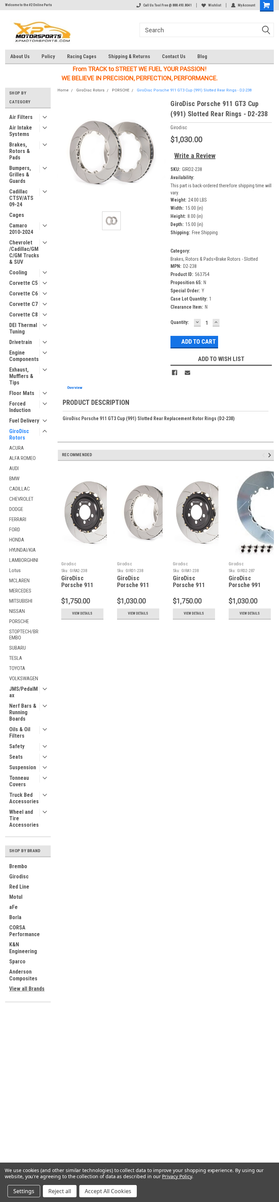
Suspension (22, 767)
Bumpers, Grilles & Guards (20, 174)
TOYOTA (17, 668)
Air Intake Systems (20, 130)
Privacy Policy (177, 1176)
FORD (14, 530)
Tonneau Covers (19, 781)
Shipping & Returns (129, 56)
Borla (15, 917)
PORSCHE (19, 621)
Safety (16, 746)
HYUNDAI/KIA (22, 550)
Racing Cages (81, 56)
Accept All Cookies (108, 1191)
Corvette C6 (23, 293)
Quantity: (179, 322)
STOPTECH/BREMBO (23, 635)
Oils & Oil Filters (19, 732)
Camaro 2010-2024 (21, 228)
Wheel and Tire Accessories (24, 818)
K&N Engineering (23, 948)
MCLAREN (19, 581)
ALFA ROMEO (22, 458)
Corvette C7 (23, 304)
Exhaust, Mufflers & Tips (21, 376)
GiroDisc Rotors (19, 434)
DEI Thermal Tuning (23, 328)
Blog (202, 56)
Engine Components (24, 355)
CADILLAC (19, 489)
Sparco (17, 961)
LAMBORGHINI (23, 560)
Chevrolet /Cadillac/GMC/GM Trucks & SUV (24, 252)
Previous (264, 455)
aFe (13, 907)
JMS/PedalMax (23, 692)
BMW (14, 479)
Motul (15, 897)
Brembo (18, 866)
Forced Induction (20, 406)
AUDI (14, 468)
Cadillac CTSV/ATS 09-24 (21, 198)
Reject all (59, 1191)
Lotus (15, 570)
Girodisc (19, 876)
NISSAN (17, 611)
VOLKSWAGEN (23, 678)
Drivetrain (20, 342)
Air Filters (21, 117)
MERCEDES (20, 591)
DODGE (16, 509)
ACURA (16, 448)
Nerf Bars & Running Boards (22, 712)
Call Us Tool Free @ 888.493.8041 (167, 5)
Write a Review (194, 156)
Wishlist (214, 5)
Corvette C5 (23, 283)
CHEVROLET (21, 499)
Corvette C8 (23, 314)
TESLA (15, 658)
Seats (16, 757)
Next (270, 455)
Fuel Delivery (24, 420)
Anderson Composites (23, 975)
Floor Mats (21, 393)
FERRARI (17, 519)
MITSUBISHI (20, 601)
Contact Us (173, 56)
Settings (23, 1191)
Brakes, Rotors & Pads (19, 151)
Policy (48, 56)
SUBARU (17, 648)
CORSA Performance (24, 931)
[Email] (187, 372)
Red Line (19, 886)
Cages (16, 215)
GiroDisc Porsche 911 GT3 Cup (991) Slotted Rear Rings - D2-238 (194, 90)
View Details (82, 613)
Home (63, 90)
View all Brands (27, 988)
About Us (20, 56)
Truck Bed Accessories (24, 798)
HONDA (16, 540)
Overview (74, 387)
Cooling (18, 272)
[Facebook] (174, 372)
